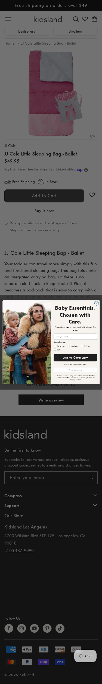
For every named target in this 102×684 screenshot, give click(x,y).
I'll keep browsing (75, 370)
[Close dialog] (96, 303)
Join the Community (75, 357)
